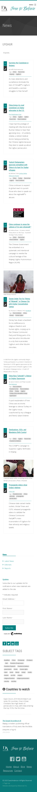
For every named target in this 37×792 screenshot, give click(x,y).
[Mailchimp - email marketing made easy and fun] (13, 633)
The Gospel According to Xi (12, 721)
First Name (8, 608)
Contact (18, 770)
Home (9, 766)
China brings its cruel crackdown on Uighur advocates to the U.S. (16, 108)
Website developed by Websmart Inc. (15, 786)
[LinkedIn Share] (13, 643)
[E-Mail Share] (17, 643)
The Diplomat (13, 384)
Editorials (7, 565)
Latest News (9, 561)
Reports (7, 568)
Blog (23, 766)
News (5, 555)
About (16, 766)
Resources (8, 770)
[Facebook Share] (4, 643)
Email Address (9, 599)
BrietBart (28, 310)
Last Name (8, 617)
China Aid (11, 491)
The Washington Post (15, 114)
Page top (7, 783)
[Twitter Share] (9, 643)
